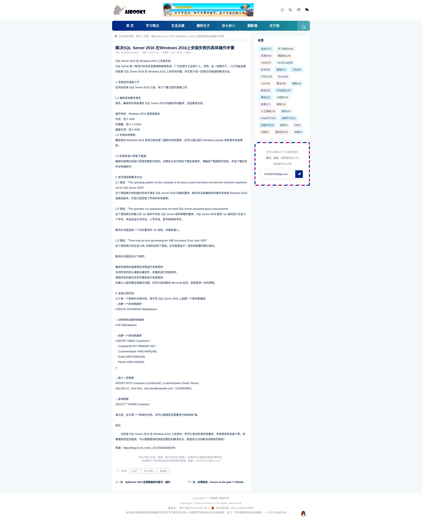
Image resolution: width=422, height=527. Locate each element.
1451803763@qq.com (208, 460)
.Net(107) (266, 62)
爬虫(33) (265, 90)
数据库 (163, 471)
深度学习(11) (289, 118)
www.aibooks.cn (206, 503)
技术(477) (266, 48)
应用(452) (266, 55)
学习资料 (148, 471)
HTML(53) (266, 76)
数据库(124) (284, 55)
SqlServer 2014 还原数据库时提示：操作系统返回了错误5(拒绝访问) (162, 482)
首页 (138, 36)
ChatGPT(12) (268, 118)
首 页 (130, 26)
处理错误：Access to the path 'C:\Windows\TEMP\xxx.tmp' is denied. (237, 482)
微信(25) (265, 97)
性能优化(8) (267, 125)
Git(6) (297, 125)
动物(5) (265, 132)
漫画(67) (281, 69)
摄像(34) (296, 83)
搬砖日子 (203, 26)
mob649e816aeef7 (130, 52)
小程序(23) (282, 97)
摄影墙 (252, 26)
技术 (134, 471)
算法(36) (281, 83)
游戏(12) (286, 111)
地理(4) (298, 132)
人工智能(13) (268, 111)
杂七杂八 (228, 26)
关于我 (274, 26)
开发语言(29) (283, 90)
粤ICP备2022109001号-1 (195, 508)
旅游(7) (284, 125)
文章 (146, 36)
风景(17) (265, 104)
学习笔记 (152, 26)
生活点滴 (177, 26)
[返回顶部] (411, 470)
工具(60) (296, 69)
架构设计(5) (281, 132)
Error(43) (283, 76)
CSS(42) (265, 83)
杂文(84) (265, 69)
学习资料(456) (285, 48)
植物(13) (281, 104)
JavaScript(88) (285, 62)
